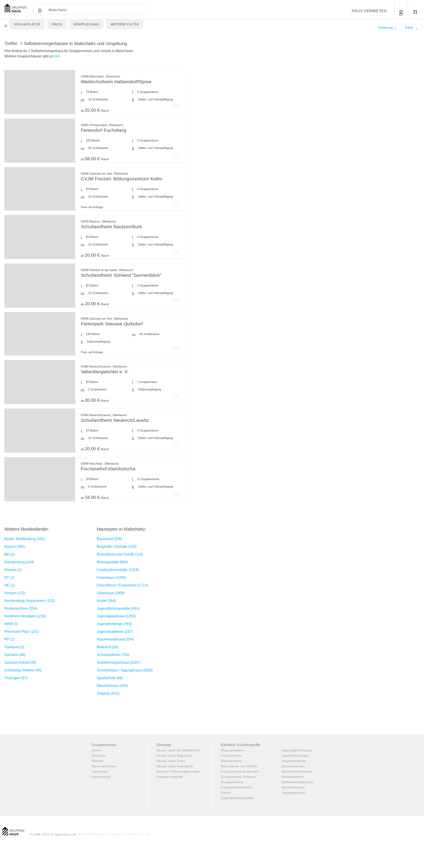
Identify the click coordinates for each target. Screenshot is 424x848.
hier (57, 56)
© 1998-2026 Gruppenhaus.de (90, 834)
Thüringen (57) (16, 678)
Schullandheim (293, 776)
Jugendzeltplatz (294, 761)
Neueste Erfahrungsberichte (178, 771)
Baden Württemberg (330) (24, 539)
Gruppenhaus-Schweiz (238, 776)
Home (96, 750)
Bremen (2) (13, 570)
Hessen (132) (15, 593)
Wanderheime (231, 761)
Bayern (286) (14, 546)
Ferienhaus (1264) (111, 577)
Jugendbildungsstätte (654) (118, 608)
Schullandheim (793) (113, 655)
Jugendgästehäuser (297, 750)
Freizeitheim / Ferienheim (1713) (122, 585)
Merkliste (99, 755)
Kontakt (97, 761)
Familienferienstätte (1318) (118, 570)
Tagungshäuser (293, 792)
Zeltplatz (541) (108, 693)
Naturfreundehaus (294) (115, 639)
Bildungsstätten (233, 750)
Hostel (226, 792)
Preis (57, 24)
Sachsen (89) (14, 655)
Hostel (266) (106, 601)
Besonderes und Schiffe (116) (120, 554)
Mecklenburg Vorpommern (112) (29, 601)
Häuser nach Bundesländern (178, 750)
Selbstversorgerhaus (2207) (118, 662)
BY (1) (9, 577)
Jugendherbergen (295, 755)
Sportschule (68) (110, 678)
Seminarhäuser (293, 787)
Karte (409, 27)
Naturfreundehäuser (297, 771)
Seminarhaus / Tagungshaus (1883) (125, 670)
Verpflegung (86, 24)
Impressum (100, 771)
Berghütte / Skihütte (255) (116, 546)
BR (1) (9, 554)
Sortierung (385, 27)
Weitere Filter (125, 24)
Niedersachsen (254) (20, 608)
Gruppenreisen (232, 782)
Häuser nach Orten (171, 761)
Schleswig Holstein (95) (23, 670)
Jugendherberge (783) (114, 624)
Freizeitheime (231, 755)
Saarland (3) (14, 647)
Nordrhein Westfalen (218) (25, 616)
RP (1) (9, 639)
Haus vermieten (369, 11)
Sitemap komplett (169, 776)
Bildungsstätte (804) (112, 562)
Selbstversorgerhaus (298, 782)
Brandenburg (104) (19, 562)
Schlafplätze (27, 24)
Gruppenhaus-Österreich (240, 771)
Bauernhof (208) (109, 539)
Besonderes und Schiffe (239, 766)
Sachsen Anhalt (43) (20, 662)
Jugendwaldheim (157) (115, 631)
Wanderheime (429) (112, 686)
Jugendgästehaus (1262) (116, 616)
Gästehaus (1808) (111, 593)
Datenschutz (101, 776)
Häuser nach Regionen (174, 755)
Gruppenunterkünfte (236, 787)
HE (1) (9, 585)
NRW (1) (11, 624)
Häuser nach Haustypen (174, 766)
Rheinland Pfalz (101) (21, 631)
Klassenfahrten (293, 766)
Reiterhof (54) (107, 647)
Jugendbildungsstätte (237, 798)
